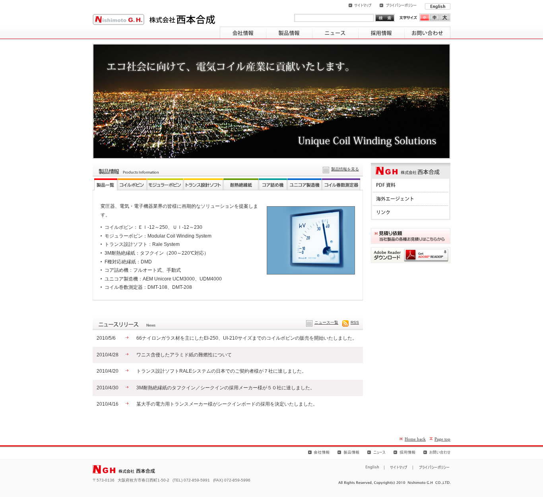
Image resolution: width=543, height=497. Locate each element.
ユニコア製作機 (304, 184)
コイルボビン (132, 184)
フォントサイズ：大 (445, 17)
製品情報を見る (345, 169)
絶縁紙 (240, 184)
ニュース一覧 (326, 322)
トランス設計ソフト (203, 184)
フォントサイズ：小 (424, 17)
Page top (442, 439)
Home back (415, 439)
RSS (355, 322)
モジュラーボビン (165, 184)
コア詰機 (273, 184)
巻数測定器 (341, 184)
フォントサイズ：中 (435, 17)
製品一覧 (105, 184)
